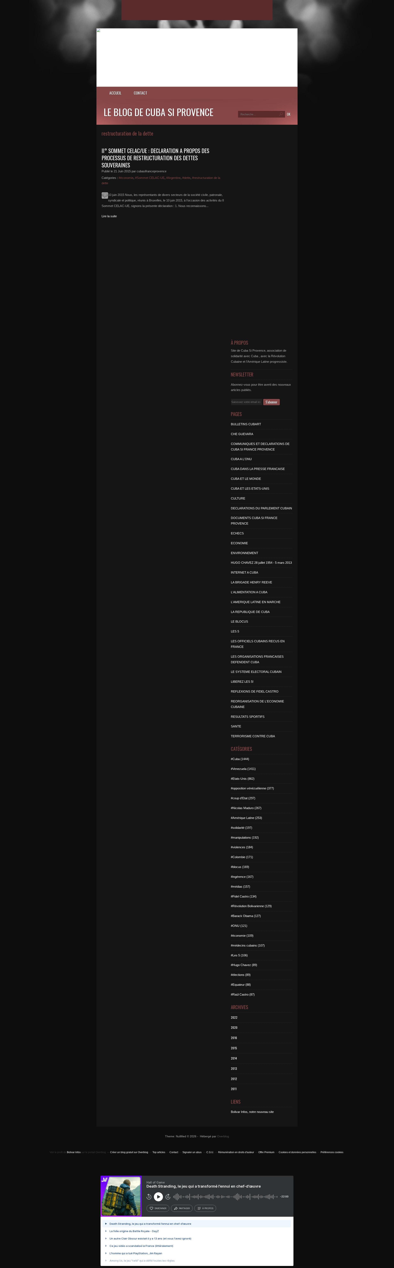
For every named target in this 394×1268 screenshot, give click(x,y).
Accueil (115, 93)
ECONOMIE (239, 543)
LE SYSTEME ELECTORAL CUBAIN (256, 671)
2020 (234, 1027)
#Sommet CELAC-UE (150, 178)
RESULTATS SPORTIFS (248, 716)
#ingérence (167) (242, 876)
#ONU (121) (239, 925)
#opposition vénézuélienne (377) (252, 788)
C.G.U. (210, 1152)
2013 (234, 1068)
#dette (186, 178)
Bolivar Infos (74, 1152)
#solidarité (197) (241, 827)
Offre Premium (266, 1152)
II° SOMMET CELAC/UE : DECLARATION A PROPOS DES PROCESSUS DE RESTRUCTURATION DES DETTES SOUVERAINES (155, 157)
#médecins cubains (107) (248, 945)
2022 (234, 1017)
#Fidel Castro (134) (244, 896)
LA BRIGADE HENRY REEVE (251, 582)
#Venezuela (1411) (243, 769)
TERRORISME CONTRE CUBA (253, 736)
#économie (126, 178)
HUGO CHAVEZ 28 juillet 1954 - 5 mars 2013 (261, 562)
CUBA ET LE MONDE (246, 478)
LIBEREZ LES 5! (242, 681)
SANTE (236, 726)
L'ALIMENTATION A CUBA (249, 592)
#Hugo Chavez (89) (244, 965)
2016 (234, 1037)
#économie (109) (242, 935)
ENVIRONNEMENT (244, 553)
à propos (207, 1208)
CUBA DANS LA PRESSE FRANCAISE (258, 469)
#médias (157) (240, 886)
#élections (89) (241, 974)
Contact (140, 93)
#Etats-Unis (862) (242, 778)
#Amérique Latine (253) (246, 818)
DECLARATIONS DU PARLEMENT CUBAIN (261, 508)
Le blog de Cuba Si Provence (158, 112)
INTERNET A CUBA (244, 572)
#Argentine (173, 178)
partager (184, 1208)
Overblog (223, 1136)
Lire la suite (109, 216)
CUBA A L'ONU (241, 459)
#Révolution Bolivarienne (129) (251, 906)
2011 (234, 1088)
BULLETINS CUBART (246, 424)
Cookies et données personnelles (297, 1152)
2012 (234, 1078)
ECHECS (237, 533)
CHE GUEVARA (242, 434)
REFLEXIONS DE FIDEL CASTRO (254, 691)
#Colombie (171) (242, 857)
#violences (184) (242, 847)
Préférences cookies (332, 1152)
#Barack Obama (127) (246, 916)
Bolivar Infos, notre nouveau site (252, 1112)
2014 (234, 1058)
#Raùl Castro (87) (243, 994)
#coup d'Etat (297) (243, 798)
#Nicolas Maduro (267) (246, 808)
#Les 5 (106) (239, 955)
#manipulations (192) (245, 837)
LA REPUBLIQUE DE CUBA (250, 612)
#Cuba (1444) (240, 759)
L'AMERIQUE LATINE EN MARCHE (256, 602)
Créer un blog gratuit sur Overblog (129, 1152)
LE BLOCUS (239, 621)
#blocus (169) (240, 867)
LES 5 (235, 631)
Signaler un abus (192, 1152)
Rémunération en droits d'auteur (236, 1152)
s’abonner (160, 1208)
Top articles (158, 1152)
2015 (234, 1048)
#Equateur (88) (241, 984)
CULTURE (238, 498)
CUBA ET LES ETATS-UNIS (250, 488)
